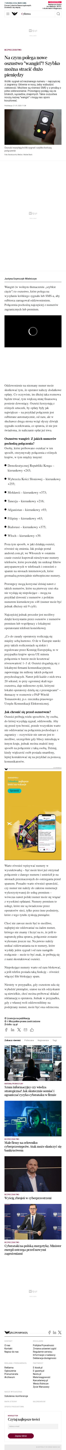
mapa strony (10, 1402)
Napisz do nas (11, 1351)
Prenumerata (11, 1374)
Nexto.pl (37, 1374)
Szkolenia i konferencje (16, 1396)
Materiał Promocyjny (13, 1084)
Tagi (55, 1040)
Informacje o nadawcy (44, 1355)
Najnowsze (43, 1040)
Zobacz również (12, 1040)
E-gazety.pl (38, 1371)
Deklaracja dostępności (44, 1358)
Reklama (8, 1367)
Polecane (29, 1040)
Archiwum (9, 1377)
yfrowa (26, 14)
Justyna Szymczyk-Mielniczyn (20, 278)
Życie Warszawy (41, 1387)
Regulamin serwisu (42, 1351)
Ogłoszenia (10, 1371)
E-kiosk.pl (37, 1367)
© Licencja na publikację (17, 1018)
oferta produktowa (14, 1407)
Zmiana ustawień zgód (44, 1348)
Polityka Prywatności (43, 1345)
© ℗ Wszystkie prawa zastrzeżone (22, 1021)
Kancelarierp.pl (40, 1380)
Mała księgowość (41, 1377)
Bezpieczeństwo (12, 50)
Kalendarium (39, 1402)
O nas (7, 1345)
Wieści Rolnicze (41, 1383)
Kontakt (8, 1348)
